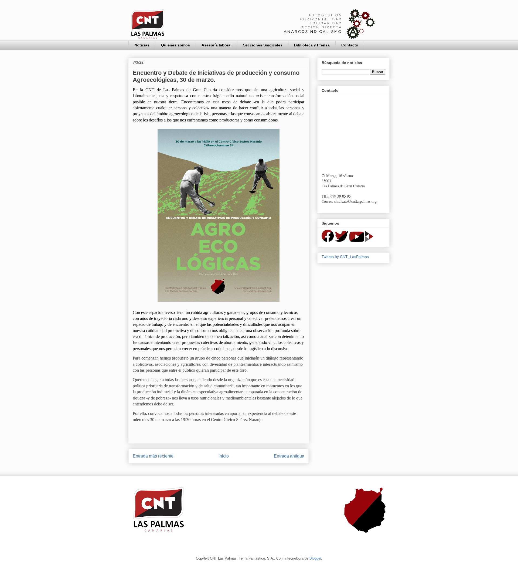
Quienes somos (175, 45)
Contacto (349, 45)
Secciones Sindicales (262, 45)
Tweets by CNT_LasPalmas (345, 257)
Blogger (315, 558)
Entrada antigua (289, 456)
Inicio (224, 456)
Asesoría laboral (216, 45)
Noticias (141, 45)
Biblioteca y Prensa (312, 45)
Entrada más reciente (153, 456)
